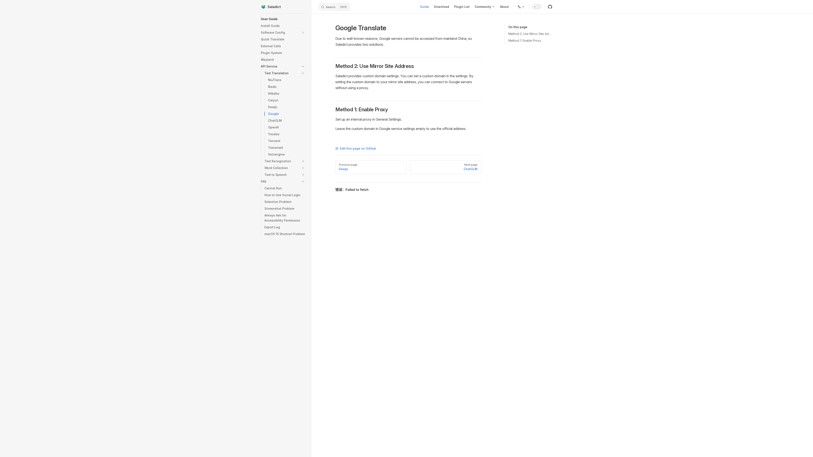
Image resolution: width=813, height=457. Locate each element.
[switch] (536, 6)
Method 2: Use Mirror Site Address (530, 34)
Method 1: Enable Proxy (524, 40)
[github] (550, 7)
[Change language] (521, 7)
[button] (283, 32)
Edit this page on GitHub (358, 148)
